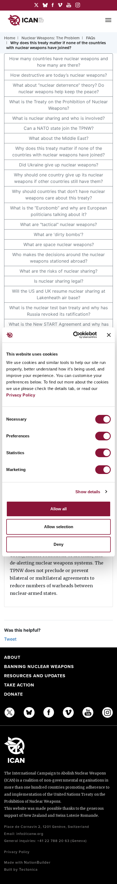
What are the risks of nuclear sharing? (58, 271)
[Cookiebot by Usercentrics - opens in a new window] (73, 334)
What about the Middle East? (58, 138)
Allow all (58, 508)
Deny (58, 544)
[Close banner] (109, 335)
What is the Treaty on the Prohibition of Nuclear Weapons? (58, 105)
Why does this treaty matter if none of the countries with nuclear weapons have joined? (58, 151)
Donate (13, 694)
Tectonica (28, 869)
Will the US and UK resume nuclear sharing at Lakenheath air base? (58, 294)
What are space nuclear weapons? (58, 244)
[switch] (103, 436)
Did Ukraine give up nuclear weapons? (58, 164)
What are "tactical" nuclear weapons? (58, 224)
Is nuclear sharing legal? (58, 281)
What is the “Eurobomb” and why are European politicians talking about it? (58, 211)
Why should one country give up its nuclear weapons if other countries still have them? (58, 178)
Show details (87, 491)
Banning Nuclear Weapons (39, 666)
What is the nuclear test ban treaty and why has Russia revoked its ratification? (58, 311)
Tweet (10, 639)
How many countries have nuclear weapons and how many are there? (58, 62)
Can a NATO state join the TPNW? (59, 128)
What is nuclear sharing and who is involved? (58, 118)
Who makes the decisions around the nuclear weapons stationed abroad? (58, 258)
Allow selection (58, 526)
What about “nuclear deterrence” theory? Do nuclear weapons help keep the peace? (58, 88)
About (12, 657)
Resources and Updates (35, 676)
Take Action (19, 685)
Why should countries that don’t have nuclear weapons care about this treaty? (58, 195)
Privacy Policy (20, 395)
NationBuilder (37, 862)
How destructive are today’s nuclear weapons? (58, 75)
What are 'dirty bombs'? (58, 234)
